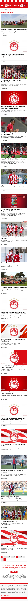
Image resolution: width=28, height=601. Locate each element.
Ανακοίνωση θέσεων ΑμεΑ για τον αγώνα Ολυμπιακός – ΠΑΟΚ (13, 392)
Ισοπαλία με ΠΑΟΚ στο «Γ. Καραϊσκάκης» (13, 159)
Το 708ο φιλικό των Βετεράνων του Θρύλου (14, 287)
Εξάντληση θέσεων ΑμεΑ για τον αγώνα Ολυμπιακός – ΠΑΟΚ (12, 366)
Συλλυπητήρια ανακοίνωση (9, 546)
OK (14, 598)
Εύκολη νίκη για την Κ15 (8, 263)
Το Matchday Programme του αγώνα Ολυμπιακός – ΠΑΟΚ (11, 210)
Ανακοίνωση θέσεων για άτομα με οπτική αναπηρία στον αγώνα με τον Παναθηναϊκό (13, 313)
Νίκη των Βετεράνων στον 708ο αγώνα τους (14, 29)
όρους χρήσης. (14, 580)
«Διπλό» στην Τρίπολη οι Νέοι (9, 521)
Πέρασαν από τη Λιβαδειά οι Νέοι (11, 185)
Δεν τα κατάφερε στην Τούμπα (10, 497)
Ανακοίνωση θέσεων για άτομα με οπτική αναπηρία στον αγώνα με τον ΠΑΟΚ (13, 419)
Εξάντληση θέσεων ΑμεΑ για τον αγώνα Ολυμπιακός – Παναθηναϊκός (12, 55)
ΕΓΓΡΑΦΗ (14, 571)
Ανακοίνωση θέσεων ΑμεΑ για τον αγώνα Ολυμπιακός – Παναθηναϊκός (13, 107)
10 (2, 559)
